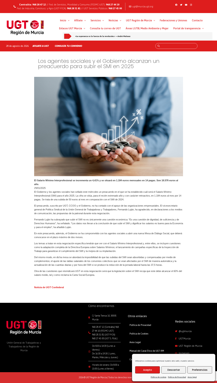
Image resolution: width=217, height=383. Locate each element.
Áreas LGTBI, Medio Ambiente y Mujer (147, 28)
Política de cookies (158, 377)
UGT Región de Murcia (139, 20)
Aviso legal (192, 377)
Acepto (147, 370)
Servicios (96, 20)
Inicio (63, 20)
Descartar (173, 370)
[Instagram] (191, 5)
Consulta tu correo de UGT (105, 28)
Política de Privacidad (177, 377)
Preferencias (199, 370)
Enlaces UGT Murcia (70, 28)
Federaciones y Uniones (173, 20)
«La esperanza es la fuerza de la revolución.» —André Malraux (102, 36)
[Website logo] (25, 27)
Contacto (197, 20)
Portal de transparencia (186, 28)
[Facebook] (176, 5)
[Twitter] (181, 5)
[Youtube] (186, 5)
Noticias (113, 20)
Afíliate (78, 20)
